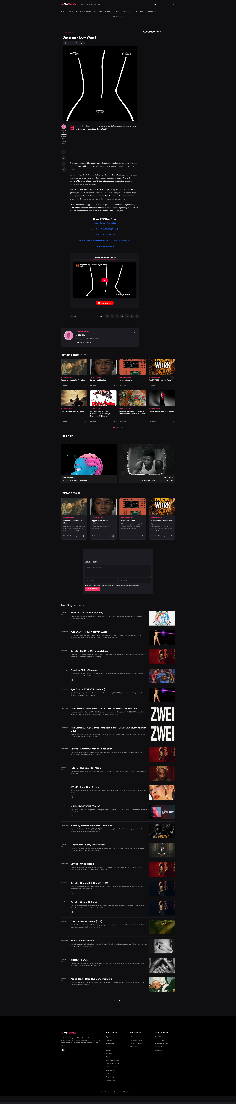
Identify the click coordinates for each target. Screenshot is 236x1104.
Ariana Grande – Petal (82, 940)
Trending (109, 1040)
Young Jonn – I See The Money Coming (91, 978)
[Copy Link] (137, 316)
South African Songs (112, 1063)
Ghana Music (134, 1047)
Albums (108, 1047)
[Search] (163, 4)
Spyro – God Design (100, 520)
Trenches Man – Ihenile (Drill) (86, 921)
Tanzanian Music (111, 1067)
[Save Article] (85, 385)
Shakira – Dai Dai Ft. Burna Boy (87, 612)
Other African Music (112, 1060)
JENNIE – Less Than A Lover (85, 786)
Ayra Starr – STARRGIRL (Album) (104, 229)
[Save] (63, 163)
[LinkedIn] (117, 316)
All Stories (78, 605)
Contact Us (158, 1047)
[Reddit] (127, 316)
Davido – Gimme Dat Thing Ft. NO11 (89, 882)
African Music (135, 1037)
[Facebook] (107, 316)
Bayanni (73, 316)
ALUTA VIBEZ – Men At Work (162, 520)
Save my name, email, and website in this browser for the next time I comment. (113, 586)
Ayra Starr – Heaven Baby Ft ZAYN (89, 631)
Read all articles (82, 342)
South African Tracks (137, 1043)
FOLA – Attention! (128, 520)
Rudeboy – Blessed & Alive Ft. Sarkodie (91, 825)
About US (158, 1037)
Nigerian (108, 1037)
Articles (108, 1050)
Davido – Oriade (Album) (105, 235)
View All (83, 354)
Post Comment (92, 588)
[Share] (63, 169)
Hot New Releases (68, 32)
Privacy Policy (160, 1040)
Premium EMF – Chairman (84, 670)
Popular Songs (110, 1080)
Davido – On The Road (82, 863)
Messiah (66, 536)
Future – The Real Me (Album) (87, 767)
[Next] (172, 378)
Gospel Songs (110, 1077)
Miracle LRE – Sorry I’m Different (88, 844)
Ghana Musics (110, 1070)
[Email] (132, 316)
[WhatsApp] (122, 316)
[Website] (134, 332)
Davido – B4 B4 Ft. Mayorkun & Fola (89, 650)
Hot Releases (110, 1043)
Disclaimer (158, 1050)
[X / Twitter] (112, 316)
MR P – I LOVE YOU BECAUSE (85, 806)
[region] (118, 393)
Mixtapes (109, 1053)
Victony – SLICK (79, 959)
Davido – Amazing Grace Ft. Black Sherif (92, 748)
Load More (119, 1001)
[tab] (114, 427)
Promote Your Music (162, 1043)
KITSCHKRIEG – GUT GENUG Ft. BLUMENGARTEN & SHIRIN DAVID (105, 708)
